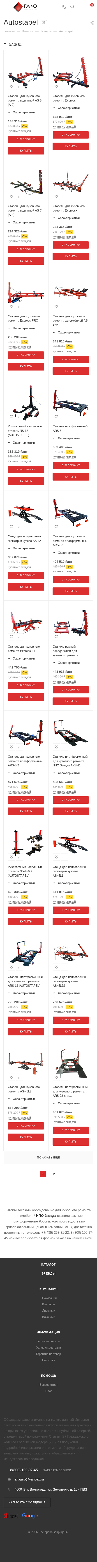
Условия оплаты (48, 1341)
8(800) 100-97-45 (24, 1470)
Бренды (49, 1273)
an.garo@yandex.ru (29, 1479)
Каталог (48, 1264)
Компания (48, 1289)
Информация (48, 1332)
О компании (49, 1298)
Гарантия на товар (48, 1354)
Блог (48, 1391)
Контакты (48, 1304)
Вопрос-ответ (48, 1384)
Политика (48, 1360)
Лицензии (48, 1310)
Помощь (48, 1375)
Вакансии (48, 1317)
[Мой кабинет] (81, 7)
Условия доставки (48, 1347)
